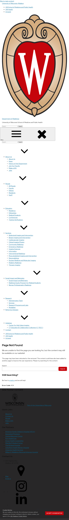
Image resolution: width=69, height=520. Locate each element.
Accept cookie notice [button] (54, 513)
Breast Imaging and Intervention (19, 238)
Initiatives (8, 323)
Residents (12, 193)
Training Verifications (16, 220)
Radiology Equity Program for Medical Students (25, 283)
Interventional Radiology (17, 254)
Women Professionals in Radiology (20, 285)
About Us (8, 157)
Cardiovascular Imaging (16, 240)
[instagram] (21, 492)
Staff (10, 195)
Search (4, 366)
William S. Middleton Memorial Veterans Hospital (21, 452)
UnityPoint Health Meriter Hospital (17, 448)
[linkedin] (21, 505)
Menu (2, 139)
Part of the (39, 405)
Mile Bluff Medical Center (14, 443)
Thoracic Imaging (14, 265)
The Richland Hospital (12, 445)
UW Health (9, 9)
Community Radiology (16, 244)
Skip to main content (7, 1)
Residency (12, 211)
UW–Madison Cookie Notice (18, 516)
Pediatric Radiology (15, 263)
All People (12, 186)
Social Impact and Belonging (14, 278)
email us (12, 380)
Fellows (11, 191)
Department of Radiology (10, 119)
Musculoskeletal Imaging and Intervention (23, 256)
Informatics (13, 251)
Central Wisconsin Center (14, 436)
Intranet (8, 12)
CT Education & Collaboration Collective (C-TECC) (26, 328)
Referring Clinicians (11, 310)
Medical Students (15, 215)
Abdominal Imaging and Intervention (21, 235)
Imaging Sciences (14, 249)
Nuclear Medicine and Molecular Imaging (22, 260)
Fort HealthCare (10, 438)
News (11, 161)
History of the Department (18, 164)
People (7, 184)
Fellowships (12, 213)
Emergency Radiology (16, 247)
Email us (8, 479)
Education (8, 208)
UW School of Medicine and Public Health (19, 7)
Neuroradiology (14, 258)
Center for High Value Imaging (19, 325)
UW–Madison (13, 3)
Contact (8, 330)
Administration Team (16, 301)
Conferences (13, 217)
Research (8, 298)
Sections (8, 233)
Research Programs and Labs (18, 305)
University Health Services (14, 450)
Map (6, 476)
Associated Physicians (12, 434)
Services (11, 303)
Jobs (10, 170)
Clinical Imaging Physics (16, 242)
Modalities (12, 307)
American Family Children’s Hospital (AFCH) (20, 432)
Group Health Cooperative (14, 441)
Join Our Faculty (14, 166)
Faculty (11, 188)
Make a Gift (13, 168)
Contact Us (9, 416)
